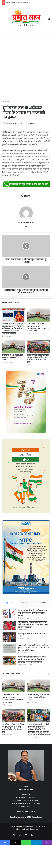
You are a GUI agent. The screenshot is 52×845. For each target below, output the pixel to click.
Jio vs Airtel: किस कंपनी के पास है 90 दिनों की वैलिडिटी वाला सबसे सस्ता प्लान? (33, 613)
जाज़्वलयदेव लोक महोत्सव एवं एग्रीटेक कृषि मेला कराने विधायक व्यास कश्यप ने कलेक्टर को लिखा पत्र (33, 648)
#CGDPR (26, 196)
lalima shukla (10, 123)
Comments (42, 602)
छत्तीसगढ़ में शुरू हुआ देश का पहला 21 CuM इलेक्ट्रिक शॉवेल (24, 2)
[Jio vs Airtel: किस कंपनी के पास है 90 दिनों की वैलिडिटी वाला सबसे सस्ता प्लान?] (9, 613)
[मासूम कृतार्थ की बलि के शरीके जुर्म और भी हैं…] (9, 637)
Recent (25, 602)
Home (6, 102)
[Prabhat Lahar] (26, 19)
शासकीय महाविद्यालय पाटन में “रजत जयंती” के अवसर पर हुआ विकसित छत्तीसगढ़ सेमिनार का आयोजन (32, 659)
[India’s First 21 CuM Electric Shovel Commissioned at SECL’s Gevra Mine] (38, 315)
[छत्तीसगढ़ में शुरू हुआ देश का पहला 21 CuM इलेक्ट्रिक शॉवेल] (13, 346)
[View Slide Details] (26, 184)
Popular (8, 602)
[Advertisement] (26, 66)
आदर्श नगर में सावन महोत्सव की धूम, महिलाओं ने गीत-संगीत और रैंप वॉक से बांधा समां (38, 358)
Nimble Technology (31, 829)
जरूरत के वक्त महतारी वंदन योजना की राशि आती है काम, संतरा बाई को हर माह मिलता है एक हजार (33, 624)
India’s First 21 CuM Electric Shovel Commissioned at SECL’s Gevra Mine (38, 327)
